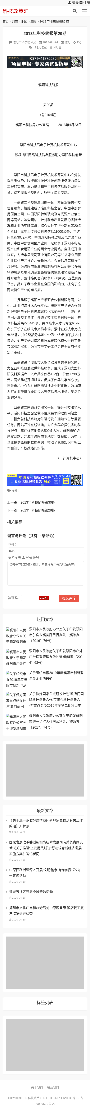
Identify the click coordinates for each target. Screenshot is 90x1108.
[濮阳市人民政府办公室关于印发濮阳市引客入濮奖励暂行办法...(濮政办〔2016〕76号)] (16, 635)
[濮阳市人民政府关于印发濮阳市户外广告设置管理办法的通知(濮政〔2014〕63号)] (16, 657)
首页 (6, 21)
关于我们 (37, 1087)
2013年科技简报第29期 (55, 21)
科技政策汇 (22, 11)
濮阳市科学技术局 (24, 42)
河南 (15, 21)
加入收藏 (41, 47)
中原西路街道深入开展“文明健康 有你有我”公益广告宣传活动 (45, 873)
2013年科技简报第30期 (38, 502)
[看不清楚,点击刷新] (44, 598)
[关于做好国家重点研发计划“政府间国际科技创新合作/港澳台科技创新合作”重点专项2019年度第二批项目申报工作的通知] (16, 700)
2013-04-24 (50, 42)
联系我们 (53, 1087)
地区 (24, 21)
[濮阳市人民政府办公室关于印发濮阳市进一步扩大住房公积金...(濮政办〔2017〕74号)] (16, 722)
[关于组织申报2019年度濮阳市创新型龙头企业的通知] (16, 679)
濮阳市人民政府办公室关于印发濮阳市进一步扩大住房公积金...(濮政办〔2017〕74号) (56, 721)
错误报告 (55, 47)
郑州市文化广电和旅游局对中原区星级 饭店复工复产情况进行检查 (46, 910)
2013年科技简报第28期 (38, 510)
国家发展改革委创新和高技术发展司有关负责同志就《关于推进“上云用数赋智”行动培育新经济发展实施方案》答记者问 (46, 848)
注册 (86, 3)
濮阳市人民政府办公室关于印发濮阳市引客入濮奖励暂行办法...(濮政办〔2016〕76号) (56, 635)
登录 (75, 3)
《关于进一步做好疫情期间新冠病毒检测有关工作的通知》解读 (46, 823)
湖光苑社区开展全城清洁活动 (31, 892)
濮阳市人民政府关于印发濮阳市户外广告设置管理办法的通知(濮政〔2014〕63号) (56, 656)
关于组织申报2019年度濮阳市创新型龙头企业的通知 (56, 675)
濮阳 (33, 21)
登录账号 (32, 557)
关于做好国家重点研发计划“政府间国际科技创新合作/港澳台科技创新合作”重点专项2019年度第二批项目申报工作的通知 (56, 700)
